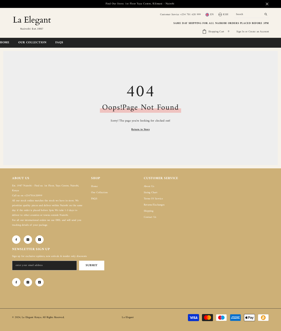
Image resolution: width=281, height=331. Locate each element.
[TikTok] (39, 239)
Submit (92, 265)
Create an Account (259, 31)
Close (267, 4)
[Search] (251, 14)
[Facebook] (16, 239)
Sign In (240, 31)
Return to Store (140, 129)
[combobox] (248, 14)
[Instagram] (28, 239)
